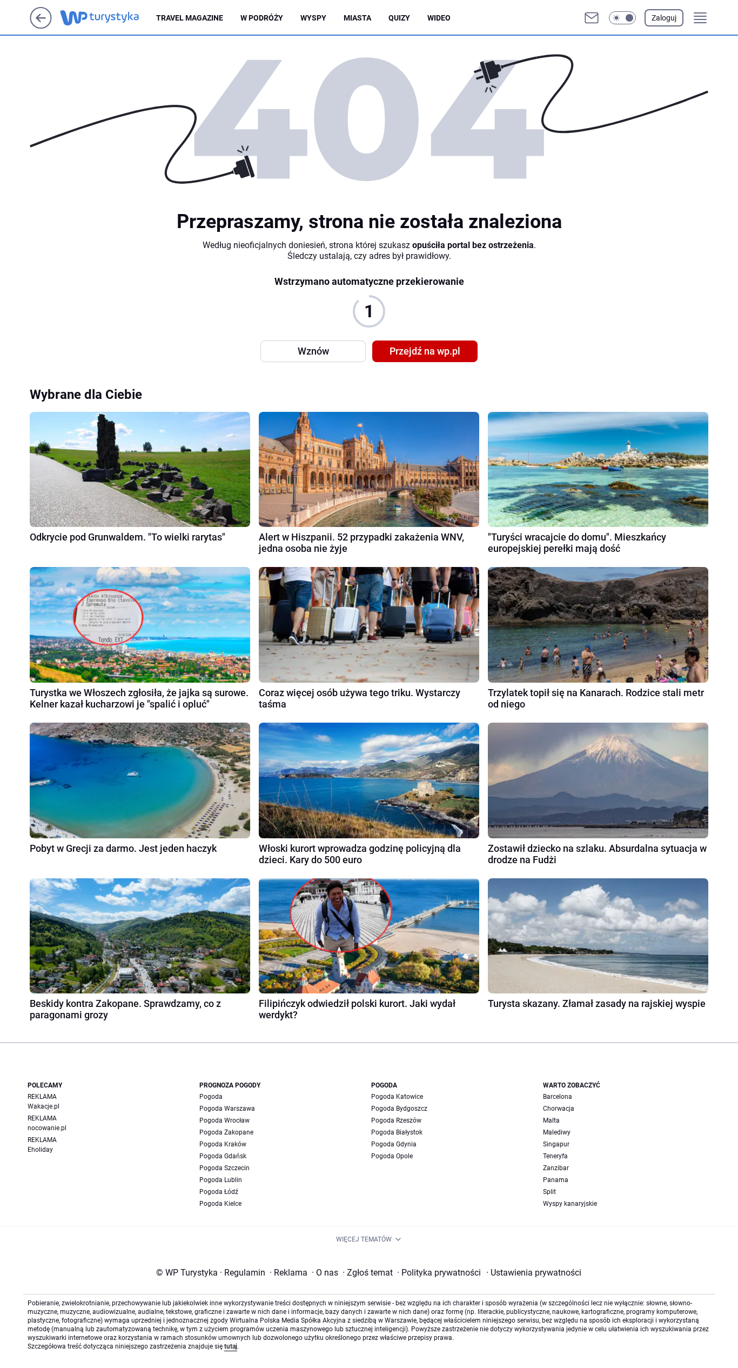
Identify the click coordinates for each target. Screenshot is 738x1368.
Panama (555, 1180)
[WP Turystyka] (108, 17)
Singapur (556, 1144)
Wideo (439, 18)
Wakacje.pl (43, 1106)
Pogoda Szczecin (224, 1168)
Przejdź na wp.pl (425, 351)
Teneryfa (555, 1156)
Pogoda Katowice (397, 1096)
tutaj (230, 1346)
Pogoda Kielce (220, 1203)
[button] (622, 17)
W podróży (261, 18)
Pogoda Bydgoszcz (399, 1108)
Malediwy (557, 1132)
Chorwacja (558, 1108)
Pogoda (211, 1096)
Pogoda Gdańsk (222, 1156)
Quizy (399, 18)
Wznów (313, 351)
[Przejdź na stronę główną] (41, 26)
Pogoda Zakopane (226, 1132)
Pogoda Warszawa (227, 1108)
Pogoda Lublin (220, 1180)
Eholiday (40, 1149)
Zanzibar (556, 1168)
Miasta (357, 18)
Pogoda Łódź (218, 1192)
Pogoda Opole (392, 1156)
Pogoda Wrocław (224, 1120)
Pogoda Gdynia (394, 1144)
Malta (551, 1120)
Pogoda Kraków (222, 1144)
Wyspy (313, 18)
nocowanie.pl (47, 1128)
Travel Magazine (189, 18)
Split (549, 1192)
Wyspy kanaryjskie (570, 1203)
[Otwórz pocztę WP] (591, 17)
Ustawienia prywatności (533, 1272)
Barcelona (557, 1096)
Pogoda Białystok (396, 1132)
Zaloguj (664, 18)
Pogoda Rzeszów (396, 1120)
